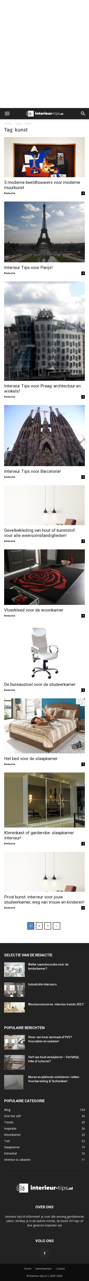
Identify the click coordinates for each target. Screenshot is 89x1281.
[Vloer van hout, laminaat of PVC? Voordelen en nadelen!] (14, 1042)
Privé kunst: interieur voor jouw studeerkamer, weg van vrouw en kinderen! (44, 899)
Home (7, 123)
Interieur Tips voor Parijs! (28, 267)
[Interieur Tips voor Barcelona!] (44, 435)
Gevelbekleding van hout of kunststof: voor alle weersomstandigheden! (40, 533)
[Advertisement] (44, 7)
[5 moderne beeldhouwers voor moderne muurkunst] (44, 157)
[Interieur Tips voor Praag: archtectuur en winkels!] (44, 331)
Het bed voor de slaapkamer (31, 758)
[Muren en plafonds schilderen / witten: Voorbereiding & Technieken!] (13, 1082)
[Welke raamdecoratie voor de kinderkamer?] (14, 969)
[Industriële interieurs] (14, 989)
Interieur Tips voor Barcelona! (32, 471)
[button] (7, 113)
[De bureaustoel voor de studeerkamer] (44, 651)
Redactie (9, 193)
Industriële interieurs (42, 984)
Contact (60, 1268)
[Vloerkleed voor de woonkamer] (44, 577)
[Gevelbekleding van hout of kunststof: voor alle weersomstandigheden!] (44, 505)
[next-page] (56, 926)
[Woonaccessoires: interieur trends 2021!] (14, 1007)
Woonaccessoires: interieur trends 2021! (56, 1004)
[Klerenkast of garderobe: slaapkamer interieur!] (44, 800)
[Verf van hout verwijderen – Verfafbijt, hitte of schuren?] (14, 1062)
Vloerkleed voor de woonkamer (33, 610)
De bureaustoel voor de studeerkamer (40, 684)
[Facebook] (44, 1253)
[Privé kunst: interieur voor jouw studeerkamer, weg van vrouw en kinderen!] (44, 872)
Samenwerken (43, 1268)
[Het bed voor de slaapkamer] (44, 725)
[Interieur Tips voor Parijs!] (44, 231)
